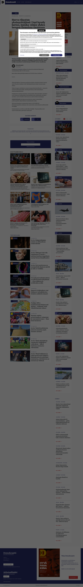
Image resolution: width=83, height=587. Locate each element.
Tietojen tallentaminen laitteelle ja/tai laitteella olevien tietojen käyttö (33, 40)
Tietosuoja (22, 55)
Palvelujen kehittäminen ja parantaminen (28, 44)
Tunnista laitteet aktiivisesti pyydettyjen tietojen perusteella (31, 49)
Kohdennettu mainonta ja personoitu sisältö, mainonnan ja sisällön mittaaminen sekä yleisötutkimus (39, 42)
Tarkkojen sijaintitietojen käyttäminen (27, 47)
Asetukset (44, 55)
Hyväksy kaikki (56, 55)
